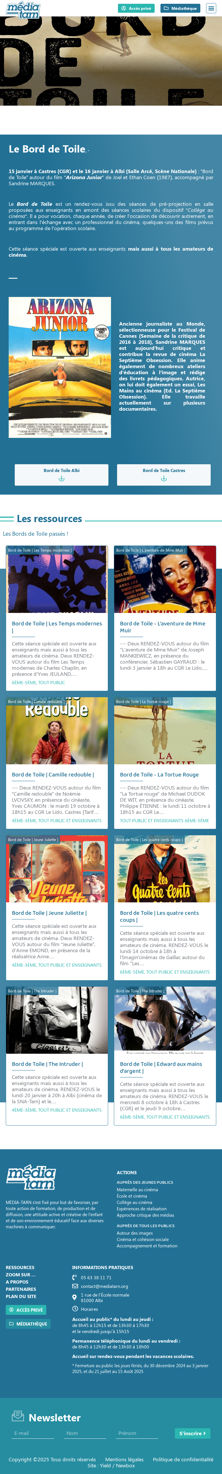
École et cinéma (132, 1195)
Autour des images (135, 1233)
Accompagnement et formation (147, 1245)
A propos (17, 1281)
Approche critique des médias (145, 1215)
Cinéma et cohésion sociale (143, 1239)
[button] (211, 8)
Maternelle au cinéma (137, 1189)
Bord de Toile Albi (61, 470)
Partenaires (21, 1289)
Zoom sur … (21, 1274)
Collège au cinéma (134, 1202)
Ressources (20, 1267)
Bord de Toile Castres (164, 470)
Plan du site (21, 1296)
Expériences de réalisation (141, 1208)
